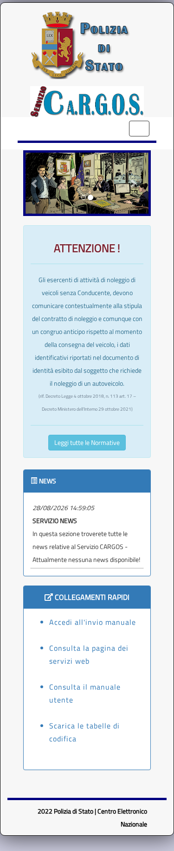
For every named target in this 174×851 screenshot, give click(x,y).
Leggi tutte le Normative (87, 442)
